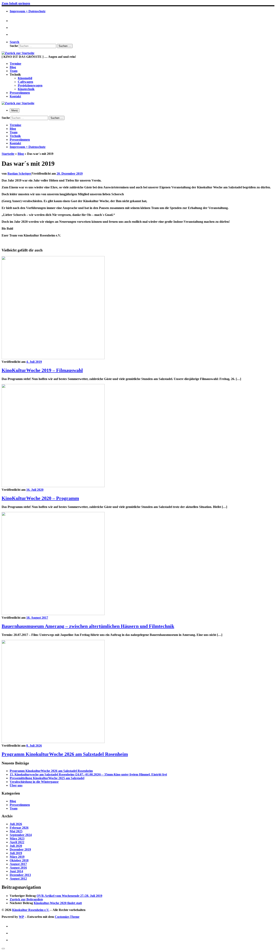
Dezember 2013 (20, 875)
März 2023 (17, 838)
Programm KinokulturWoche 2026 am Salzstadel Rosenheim (65, 754)
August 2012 (18, 878)
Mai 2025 (16, 831)
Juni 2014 (16, 871)
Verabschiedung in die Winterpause (34, 781)
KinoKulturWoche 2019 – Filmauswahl (42, 370)
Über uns (16, 785)
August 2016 (18, 867)
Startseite (8, 153)
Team (13, 808)
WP (21, 916)
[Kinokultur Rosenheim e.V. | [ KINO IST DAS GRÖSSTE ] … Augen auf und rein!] (18, 53)
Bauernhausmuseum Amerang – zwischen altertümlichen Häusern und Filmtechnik (88, 626)
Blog (21, 153)
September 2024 (21, 835)
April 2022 (17, 842)
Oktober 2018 (19, 860)
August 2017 (18, 864)
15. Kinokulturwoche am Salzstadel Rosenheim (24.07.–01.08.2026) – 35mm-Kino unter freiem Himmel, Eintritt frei (88, 774)
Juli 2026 (16, 824)
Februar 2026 (19, 827)
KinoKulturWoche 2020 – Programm (40, 498)
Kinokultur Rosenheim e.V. (30, 910)
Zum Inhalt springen (16, 3)
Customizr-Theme (67, 916)
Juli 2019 (16, 853)
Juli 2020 (16, 846)
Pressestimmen (20, 804)
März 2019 (17, 856)
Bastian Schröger (19, 173)
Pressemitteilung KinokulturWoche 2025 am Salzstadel (47, 778)
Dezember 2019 (20, 849)
